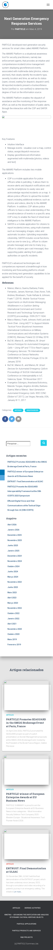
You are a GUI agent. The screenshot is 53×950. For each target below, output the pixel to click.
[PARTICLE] (6, 4)
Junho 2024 (12, 571)
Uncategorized (32, 410)
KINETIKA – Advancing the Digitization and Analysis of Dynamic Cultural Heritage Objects (26, 916)
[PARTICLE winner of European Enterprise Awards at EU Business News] (26, 770)
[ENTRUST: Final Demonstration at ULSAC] (26, 844)
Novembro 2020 (14, 629)
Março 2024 (12, 577)
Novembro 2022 (14, 608)
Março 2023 (12, 603)
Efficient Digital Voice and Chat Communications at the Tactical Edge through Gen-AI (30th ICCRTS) (23, 505)
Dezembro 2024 (14, 556)
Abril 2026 (11, 525)
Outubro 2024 (13, 566)
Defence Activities (32, 908)
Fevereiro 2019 (14, 644)
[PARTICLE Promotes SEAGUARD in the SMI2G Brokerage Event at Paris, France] (26, 695)
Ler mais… (18, 892)
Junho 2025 (12, 545)
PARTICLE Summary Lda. (28, 944)
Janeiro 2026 (13, 530)
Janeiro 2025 (13, 551)
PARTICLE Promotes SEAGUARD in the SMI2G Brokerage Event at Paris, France (26, 723)
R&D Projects (27, 937)
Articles (18, 410)
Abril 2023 (11, 598)
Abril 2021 (11, 624)
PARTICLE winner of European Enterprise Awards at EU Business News (25, 797)
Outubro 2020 (13, 634)
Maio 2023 (12, 592)
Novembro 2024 (14, 561)
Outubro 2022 (13, 613)
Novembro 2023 (14, 582)
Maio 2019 (12, 639)
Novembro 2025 (14, 540)
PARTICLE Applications (26, 924)
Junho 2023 (12, 587)
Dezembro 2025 (14, 535)
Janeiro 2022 (13, 619)
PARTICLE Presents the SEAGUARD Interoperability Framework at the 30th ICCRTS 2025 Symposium (24, 491)
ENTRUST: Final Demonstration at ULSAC (25, 481)
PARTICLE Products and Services (26, 931)
